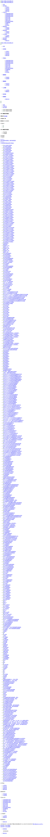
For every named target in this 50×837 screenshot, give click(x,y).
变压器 (6, 23)
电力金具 (7, 25)
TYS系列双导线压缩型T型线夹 (7, 143)
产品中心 (5, 12)
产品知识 (7, 27)
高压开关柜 (7, 17)
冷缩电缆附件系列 (9, 13)
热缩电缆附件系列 (9, 14)
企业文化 (7, 8)
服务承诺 (7, 11)
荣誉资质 (5, 30)
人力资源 (5, 34)
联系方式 (7, 40)
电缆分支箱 (7, 20)
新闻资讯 (5, 26)
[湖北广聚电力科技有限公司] (6, 1)
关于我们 (5, 5)
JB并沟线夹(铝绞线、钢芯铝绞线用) (8, 140)
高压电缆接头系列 (9, 16)
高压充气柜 (7, 18)
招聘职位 (7, 36)
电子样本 (5, 38)
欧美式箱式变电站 (9, 21)
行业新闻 (7, 29)
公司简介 (7, 7)
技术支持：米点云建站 (5, 825)
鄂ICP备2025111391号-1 (38, 824)
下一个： (2, 141)
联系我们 (5, 39)
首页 (4, 4)
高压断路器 (7, 22)
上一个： (2, 139)
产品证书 (7, 31)
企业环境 (7, 9)
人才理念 (7, 35)
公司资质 (7, 32)
